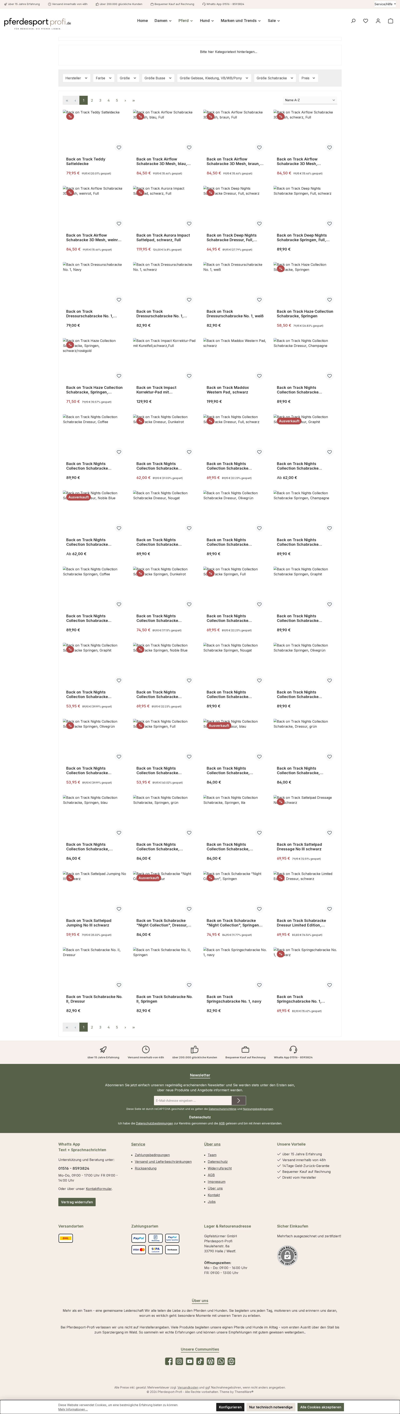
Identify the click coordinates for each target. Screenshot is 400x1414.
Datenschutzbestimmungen (154, 1123)
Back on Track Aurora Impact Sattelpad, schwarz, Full (163, 237)
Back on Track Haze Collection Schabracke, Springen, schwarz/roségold (94, 389)
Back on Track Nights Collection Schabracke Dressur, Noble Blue (87, 542)
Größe (125, 78)
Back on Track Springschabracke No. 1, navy (234, 998)
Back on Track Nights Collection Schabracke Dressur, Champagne (298, 389)
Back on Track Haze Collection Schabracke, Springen (305, 313)
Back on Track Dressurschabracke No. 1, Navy (89, 313)
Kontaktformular (99, 1189)
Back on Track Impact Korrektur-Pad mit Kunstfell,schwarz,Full (156, 389)
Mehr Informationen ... (73, 1409)
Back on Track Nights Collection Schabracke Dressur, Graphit (298, 466)
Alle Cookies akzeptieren (320, 1407)
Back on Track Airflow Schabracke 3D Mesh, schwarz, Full (297, 161)
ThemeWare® (244, 1392)
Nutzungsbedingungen (258, 1108)
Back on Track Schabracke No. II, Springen (164, 998)
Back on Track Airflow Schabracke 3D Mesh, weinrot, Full (94, 237)
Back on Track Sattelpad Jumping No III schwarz (88, 922)
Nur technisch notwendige (271, 1407)
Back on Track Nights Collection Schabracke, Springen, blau (87, 846)
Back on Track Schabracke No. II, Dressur (94, 998)
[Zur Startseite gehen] (37, 24)
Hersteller (73, 78)
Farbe (101, 78)
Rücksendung (145, 1168)
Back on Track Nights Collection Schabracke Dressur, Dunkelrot (157, 466)
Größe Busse (155, 78)
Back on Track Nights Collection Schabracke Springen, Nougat (227, 694)
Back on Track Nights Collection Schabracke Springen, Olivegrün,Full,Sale (93, 770)
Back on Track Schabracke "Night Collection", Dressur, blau (162, 923)
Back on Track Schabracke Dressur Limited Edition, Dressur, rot (301, 923)
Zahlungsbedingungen (152, 1155)
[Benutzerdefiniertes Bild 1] (65, 1238)
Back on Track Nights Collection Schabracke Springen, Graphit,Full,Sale (90, 694)
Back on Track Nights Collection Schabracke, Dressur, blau (228, 770)
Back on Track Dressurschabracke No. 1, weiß (235, 313)
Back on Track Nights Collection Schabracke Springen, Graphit (298, 618)
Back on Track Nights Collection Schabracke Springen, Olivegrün (298, 694)
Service (138, 1144)
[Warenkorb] (390, 20)
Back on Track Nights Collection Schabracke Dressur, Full (227, 466)
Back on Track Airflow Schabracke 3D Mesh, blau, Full (161, 161)
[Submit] (238, 1100)
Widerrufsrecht (220, 1168)
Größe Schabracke (272, 78)
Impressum (216, 1182)
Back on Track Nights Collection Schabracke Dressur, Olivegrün (227, 542)
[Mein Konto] (378, 20)
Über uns (212, 1144)
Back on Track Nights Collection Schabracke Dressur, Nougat (157, 542)
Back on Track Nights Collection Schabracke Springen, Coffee (87, 618)
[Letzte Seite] (133, 100)
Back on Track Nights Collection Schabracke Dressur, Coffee (87, 466)
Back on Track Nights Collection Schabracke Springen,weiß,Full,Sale (158, 770)
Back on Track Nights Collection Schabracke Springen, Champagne (298, 542)
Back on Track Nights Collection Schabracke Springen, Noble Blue (157, 694)
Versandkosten (188, 1387)
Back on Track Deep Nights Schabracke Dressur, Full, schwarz (232, 237)
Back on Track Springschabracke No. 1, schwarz (299, 999)
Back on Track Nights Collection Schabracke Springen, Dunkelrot (157, 618)
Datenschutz (218, 1161)
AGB (222, 1123)
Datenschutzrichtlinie (222, 1108)
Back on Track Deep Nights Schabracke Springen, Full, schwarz (302, 237)
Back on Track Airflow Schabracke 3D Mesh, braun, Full (233, 161)
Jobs (212, 1202)
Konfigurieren (230, 1407)
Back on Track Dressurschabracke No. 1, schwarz (160, 313)
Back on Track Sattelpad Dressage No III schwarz (299, 846)
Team (212, 1155)
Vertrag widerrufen (77, 1202)
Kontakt (214, 1195)
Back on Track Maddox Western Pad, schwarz (228, 389)
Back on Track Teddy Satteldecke (85, 161)
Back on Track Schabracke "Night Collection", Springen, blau (233, 923)
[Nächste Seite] (125, 100)
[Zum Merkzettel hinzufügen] (119, 147)
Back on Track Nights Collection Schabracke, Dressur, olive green (298, 770)
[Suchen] (353, 20)
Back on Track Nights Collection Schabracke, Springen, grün (157, 846)
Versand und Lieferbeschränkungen (163, 1161)
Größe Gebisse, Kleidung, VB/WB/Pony (211, 78)
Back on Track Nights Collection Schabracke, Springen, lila (228, 846)
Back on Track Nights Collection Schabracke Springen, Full (227, 618)
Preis (305, 78)
